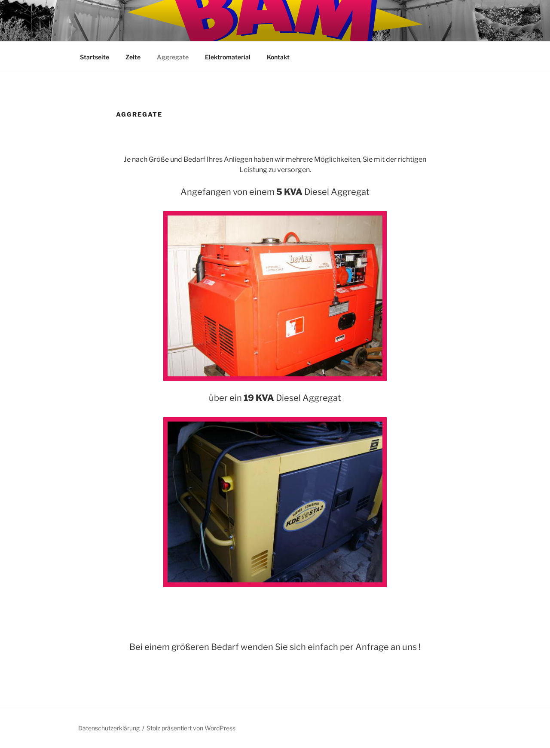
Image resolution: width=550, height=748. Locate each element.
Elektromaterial (228, 57)
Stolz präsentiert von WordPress (191, 728)
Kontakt (278, 57)
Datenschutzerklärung (109, 728)
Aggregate (173, 57)
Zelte (133, 57)
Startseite (94, 57)
